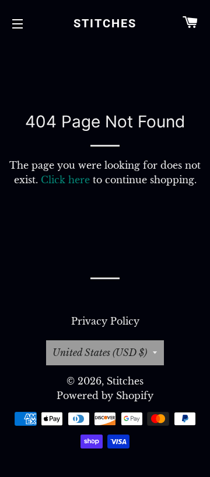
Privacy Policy (105, 321)
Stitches (105, 23)
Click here (65, 180)
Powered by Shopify (105, 395)
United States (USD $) (99, 352)
